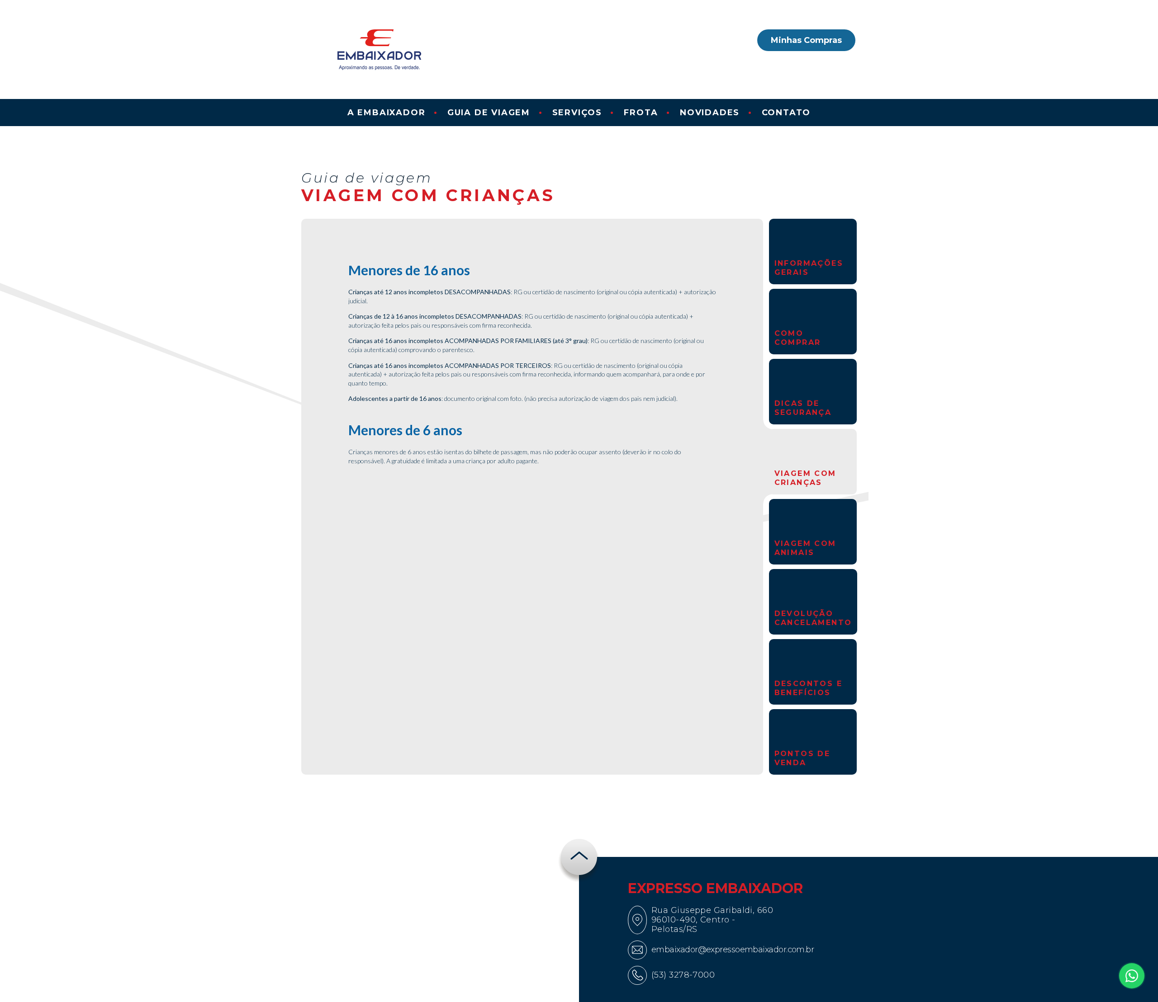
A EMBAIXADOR (386, 113)
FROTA (641, 113)
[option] (813, 251)
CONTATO (786, 113)
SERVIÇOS (577, 113)
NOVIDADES (710, 113)
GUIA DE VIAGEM (488, 113)
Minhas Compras (806, 40)
